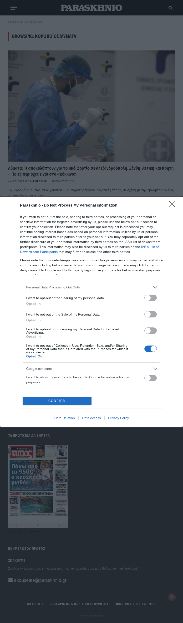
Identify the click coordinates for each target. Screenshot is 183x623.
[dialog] (91, 311)
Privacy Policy (118, 418)
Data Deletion (64, 418)
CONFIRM (57, 401)
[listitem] (91, 287)
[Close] (173, 205)
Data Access (91, 418)
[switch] (150, 298)
